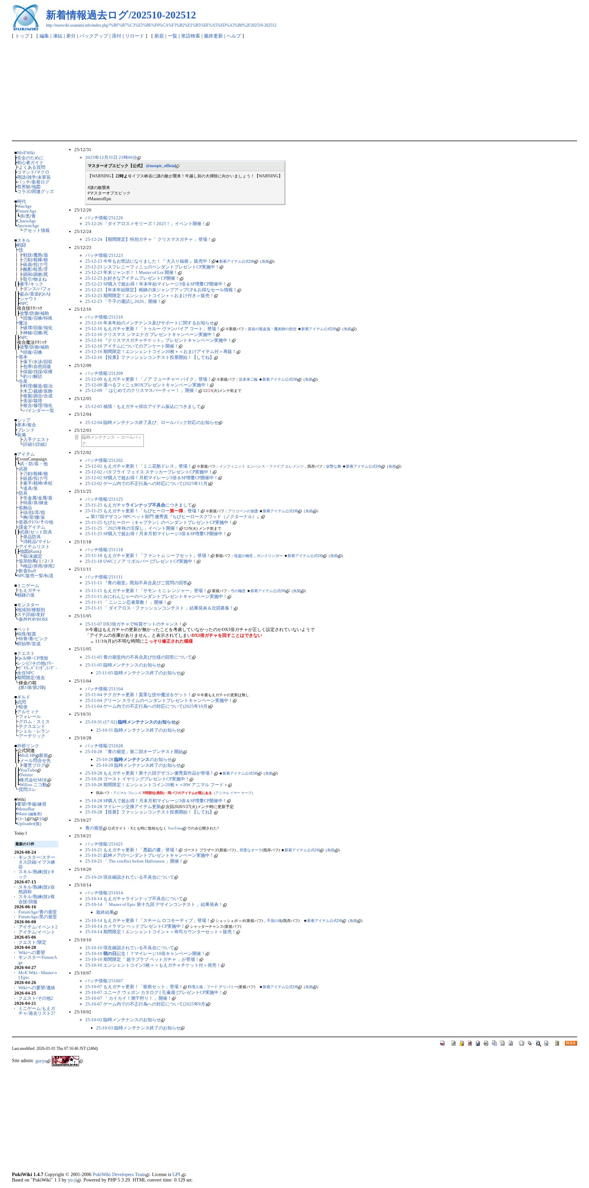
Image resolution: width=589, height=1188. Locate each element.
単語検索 (190, 36)
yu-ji (72, 1180)
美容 (27, 400)
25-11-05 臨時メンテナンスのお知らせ (123, 665)
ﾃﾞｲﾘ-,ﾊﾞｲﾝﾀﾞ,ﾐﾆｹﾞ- (38, 668)
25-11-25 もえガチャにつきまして (138, 505)
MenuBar (25, 808)
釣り (27, 376)
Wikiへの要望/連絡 (36, 987)
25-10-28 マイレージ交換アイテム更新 (123, 806)
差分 (71, 36)
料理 (27, 385)
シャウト (28, 298)
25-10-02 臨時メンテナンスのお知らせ (123, 1019)
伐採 (37, 371)
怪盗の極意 (243, 556)
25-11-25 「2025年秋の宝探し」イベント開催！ (132, 528)
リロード (134, 36)
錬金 (43, 502)
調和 (27, 274)
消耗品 (29, 541)
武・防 (26, 463)
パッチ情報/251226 (104, 217)
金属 (42, 497)
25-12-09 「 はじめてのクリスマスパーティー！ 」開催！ (141, 390)
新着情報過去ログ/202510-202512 (121, 14)
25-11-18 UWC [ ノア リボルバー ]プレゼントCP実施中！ (141, 561)
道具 (27, 488)
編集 (44, 36)
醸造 (37, 385)
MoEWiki (26, 152)
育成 (36, 643)
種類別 (38, 609)
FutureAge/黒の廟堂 (37, 916)
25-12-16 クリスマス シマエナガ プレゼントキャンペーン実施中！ (150, 334)
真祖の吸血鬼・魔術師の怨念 (272, 329)
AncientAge (28, 225)
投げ (37, 264)
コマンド (26, 172)
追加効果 (27, 560)
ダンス (29, 288)
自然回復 (42, 366)
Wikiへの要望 (31, 952)
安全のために (30, 157)
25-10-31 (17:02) (130, 721)
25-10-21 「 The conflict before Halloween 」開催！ (134, 861)
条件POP (27, 619)
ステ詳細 (26, 614)
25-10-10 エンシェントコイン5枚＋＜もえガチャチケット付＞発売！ (153, 965)
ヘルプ (234, 36)
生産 (23, 381)
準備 (31, 804)
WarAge (24, 206)
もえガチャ (30, 590)
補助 (44, 313)
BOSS (42, 619)
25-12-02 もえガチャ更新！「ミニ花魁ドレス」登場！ (138, 466)
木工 (27, 391)
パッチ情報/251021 (104, 844)
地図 (36, 186)
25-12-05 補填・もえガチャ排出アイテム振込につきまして (143, 406)
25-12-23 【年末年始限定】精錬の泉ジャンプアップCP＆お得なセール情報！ (161, 289)
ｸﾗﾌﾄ (34, 522)
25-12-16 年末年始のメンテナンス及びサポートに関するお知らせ (149, 322)
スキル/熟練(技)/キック (36, 874)
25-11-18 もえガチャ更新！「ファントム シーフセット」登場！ (148, 555)
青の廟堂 (94, 828)
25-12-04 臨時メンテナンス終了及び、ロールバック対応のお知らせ (151, 422)
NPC (24, 303)
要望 (21, 804)
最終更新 (213, 36)
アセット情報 (36, 230)
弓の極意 (238, 591)
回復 (27, 318)
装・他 (41, 463)
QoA (44, 293)
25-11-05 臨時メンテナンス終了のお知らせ (138, 672)
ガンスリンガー (270, 556)
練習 (41, 804)
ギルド (23, 697)
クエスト (26, 653)
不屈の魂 (274, 921)
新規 (159, 36)
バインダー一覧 (38, 410)
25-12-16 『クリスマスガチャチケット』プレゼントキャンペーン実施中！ (158, 340)
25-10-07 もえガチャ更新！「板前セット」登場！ (134, 986)
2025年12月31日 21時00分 (111, 157)
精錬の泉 (26, 595)
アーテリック (32, 735)
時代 (21, 201)
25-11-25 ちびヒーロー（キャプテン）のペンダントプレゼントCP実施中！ (159, 522)
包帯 (27, 366)
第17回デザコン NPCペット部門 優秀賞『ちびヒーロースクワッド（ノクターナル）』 (176, 516)
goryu (41, 1061)
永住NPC (25, 672)
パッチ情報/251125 (104, 499)
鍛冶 (48, 385)
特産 (27, 502)
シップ (23, 420)
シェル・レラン (34, 731)
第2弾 (38, 687)
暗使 (23, 706)
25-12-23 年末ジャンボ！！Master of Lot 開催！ (131, 272)
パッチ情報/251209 (104, 373)
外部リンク (28, 745)
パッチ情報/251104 (104, 688)
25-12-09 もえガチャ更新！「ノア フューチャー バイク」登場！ (148, 379)
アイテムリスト (34, 546)
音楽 (34, 293)
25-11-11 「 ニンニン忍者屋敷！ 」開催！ (126, 602)
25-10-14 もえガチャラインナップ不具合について (134, 898)
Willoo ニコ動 (33, 784)
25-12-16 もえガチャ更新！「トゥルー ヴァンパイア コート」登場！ (153, 328)
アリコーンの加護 (243, 511)
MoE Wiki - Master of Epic (37, 975)
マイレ (44, 541)
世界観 (23, 186)
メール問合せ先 (35, 760)
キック (36, 284)
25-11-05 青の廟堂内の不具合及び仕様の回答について (138, 657)
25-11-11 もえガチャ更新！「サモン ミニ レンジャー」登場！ (146, 590)
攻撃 (24, 313)
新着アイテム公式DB (236, 261)
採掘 (27, 371)
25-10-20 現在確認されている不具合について (129, 877)
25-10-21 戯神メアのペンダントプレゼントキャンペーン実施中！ (149, 855)
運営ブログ (34, 765)
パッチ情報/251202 (104, 460)
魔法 (23, 322)
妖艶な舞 (333, 466)
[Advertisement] (294, 89)
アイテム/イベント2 (38, 926)
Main (29, 813)
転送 (49, 575)
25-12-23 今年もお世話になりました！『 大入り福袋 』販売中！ (148, 261)
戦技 (27, 255)
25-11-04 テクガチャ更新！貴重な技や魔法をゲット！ (138, 694)
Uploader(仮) (29, 823)
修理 (37, 405)
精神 (37, 483)
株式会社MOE (33, 779)
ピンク (41, 638)
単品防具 (32, 536)
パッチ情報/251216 (104, 317)
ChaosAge (26, 220)
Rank (35, 551)
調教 (37, 274)
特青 (23, 638)
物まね (40, 279)
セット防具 (41, 531)
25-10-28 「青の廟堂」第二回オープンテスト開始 (134, 751)
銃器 (27, 264)
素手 (24, 284)
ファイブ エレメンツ (286, 466)
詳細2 (41, 444)
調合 (37, 395)
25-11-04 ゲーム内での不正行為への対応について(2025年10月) (147, 706)
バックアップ (93, 36)
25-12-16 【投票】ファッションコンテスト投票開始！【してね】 (149, 357)
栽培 (37, 400)
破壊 (27, 327)
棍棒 (37, 259)
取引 (27, 279)
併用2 (49, 566)
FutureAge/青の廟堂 (37, 911)
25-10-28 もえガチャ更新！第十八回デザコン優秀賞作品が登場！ (149, 773)
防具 (23, 493)
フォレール (30, 716)
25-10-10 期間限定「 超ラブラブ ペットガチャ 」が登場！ (142, 959)
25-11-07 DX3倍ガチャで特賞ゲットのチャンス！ (134, 624)
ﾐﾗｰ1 (22, 818)
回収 (48, 361)
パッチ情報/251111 (104, 577)
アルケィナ (28, 711)
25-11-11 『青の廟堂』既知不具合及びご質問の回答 (136, 582)
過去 (40, 677)
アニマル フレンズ (127, 793)
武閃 (21, 702)
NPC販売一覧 (30, 575)
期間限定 (26, 677)
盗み (24, 293)
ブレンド (26, 429)
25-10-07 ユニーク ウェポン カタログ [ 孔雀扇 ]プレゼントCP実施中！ (154, 992)
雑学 (31, 177)
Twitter (26, 774)
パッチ (23, 182)
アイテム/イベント (36, 932)
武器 (23, 468)
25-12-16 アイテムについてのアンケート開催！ (132, 346)
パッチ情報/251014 (104, 892)
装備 (21, 434)
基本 (23, 357)
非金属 (29, 497)
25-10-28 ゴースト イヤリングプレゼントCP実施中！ (137, 778)
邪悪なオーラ (251, 850)
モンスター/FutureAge (37, 960)
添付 (116, 36)
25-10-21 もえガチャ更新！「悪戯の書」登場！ (132, 849)
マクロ (42, 172)
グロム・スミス (34, 721)
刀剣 (27, 259)
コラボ (23, 191)
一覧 (172, 36)
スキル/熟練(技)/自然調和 (36, 889)
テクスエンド (32, 726)
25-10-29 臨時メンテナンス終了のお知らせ (138, 765)
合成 (48, 395)
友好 (40, 614)
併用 (37, 566)
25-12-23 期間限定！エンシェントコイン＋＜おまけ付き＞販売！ (149, 295)
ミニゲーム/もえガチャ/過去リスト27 (37, 1011)
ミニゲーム (28, 585)
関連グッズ (43, 191)
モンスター (28, 604)
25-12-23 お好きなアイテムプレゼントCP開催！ (132, 278)
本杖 (48, 483)
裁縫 (37, 391)
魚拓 (265, 261)
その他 (46, 522)
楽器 (23, 522)
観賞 (31, 633)
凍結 (57, 36)
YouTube (28, 770)
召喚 (37, 318)
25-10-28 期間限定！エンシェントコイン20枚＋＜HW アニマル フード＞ (156, 784)
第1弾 (25, 687)
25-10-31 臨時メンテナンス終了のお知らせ (138, 730)
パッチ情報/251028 (104, 745)
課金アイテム (32, 527)
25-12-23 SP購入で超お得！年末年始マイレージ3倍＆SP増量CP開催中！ (156, 284)
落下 (27, 361)
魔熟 (37, 255)
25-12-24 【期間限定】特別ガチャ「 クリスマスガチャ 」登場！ (148, 239)
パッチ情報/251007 (104, 980)
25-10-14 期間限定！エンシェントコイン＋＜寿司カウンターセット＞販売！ (160, 931)
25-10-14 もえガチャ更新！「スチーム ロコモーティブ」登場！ (148, 920)
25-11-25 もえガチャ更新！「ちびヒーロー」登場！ (143, 510)
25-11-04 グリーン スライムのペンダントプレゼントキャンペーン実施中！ (159, 700)
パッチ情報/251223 (104, 255)
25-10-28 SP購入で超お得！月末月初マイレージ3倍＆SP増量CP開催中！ (156, 800)
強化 (48, 327)
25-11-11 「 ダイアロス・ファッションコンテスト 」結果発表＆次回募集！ (159, 608)
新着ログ (40, 182)
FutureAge (26, 211)
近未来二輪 (248, 379)
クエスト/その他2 (35, 998)
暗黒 (37, 269)
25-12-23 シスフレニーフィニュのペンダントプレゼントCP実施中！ (152, 266)
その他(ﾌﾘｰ (43, 663)
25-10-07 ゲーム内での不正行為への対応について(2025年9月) (146, 1004)
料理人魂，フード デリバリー (213, 987)
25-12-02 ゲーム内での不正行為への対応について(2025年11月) (147, 483)
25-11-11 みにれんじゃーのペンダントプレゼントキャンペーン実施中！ (156, 596)
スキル (23, 240)
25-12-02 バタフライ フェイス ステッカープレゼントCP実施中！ (149, 471)
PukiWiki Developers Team (119, 1174)
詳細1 (28, 444)
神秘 (27, 332)
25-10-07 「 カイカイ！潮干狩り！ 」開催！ (128, 998)
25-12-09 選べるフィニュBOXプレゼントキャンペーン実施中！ (147, 384)
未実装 (44, 177)
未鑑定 (35, 556)
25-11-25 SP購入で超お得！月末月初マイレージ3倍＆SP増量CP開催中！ (156, 533)
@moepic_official (161, 166)
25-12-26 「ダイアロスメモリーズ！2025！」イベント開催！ (145, 223)
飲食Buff (27, 570)
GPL (177, 1174)
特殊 (48, 318)
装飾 (48, 391)
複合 (27, 405)
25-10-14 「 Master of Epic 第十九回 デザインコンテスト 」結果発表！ (154, 904)
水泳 (37, 361)
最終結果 (105, 912)
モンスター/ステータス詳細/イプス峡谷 (36, 862)
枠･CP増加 (37, 658)
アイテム (26, 454)
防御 (34, 313)
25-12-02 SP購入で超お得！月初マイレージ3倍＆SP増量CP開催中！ (151, 477)
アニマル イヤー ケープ (233, 793)
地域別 (23, 609)
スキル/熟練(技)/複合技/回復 (36, 899)
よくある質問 (32, 167)
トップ (22, 36)
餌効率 (23, 643)
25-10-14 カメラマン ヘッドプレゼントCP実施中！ (135, 926)
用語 (21, 177)
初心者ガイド (30, 162)
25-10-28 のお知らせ (134, 759)
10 (41, 818)
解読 (37, 376)
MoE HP (27, 755)
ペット (23, 629)
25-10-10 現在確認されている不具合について (129, 947)
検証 (27, 566)
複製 (27, 395)
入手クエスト (36, 439)
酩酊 (27, 269)
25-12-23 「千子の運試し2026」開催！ (123, 301)
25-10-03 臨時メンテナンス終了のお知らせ (138, 1027)
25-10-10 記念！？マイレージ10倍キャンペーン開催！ (145, 953)
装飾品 (25, 507)
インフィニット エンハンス (242, 466)
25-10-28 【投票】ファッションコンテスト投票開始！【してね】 (149, 812)
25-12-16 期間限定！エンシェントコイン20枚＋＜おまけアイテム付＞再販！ (161, 351)
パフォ (44, 288)
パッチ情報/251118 (104, 549)
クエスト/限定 (32, 942)
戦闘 (21, 245)
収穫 (48, 371)
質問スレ (27, 789)
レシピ (23, 663)
